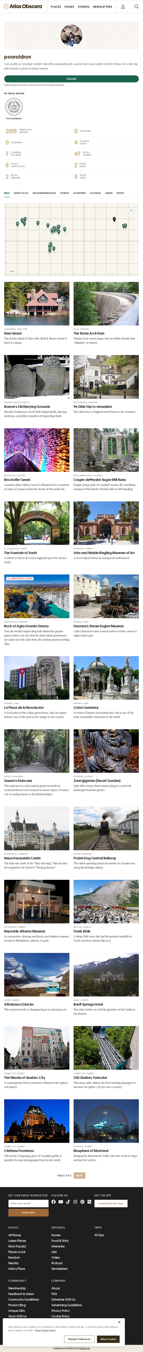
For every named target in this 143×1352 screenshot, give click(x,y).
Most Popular (17, 1246)
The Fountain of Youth (20, 553)
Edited (120, 193)
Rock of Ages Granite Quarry (26, 626)
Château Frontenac (19, 1151)
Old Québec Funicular (90, 1078)
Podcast (57, 1263)
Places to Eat (17, 1252)
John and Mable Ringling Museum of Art (104, 553)
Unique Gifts (16, 1310)
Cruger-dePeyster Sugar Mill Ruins (100, 480)
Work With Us (17, 1316)
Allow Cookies (108, 1339)
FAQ (54, 1294)
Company (58, 1280)
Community (17, 1280)
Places (13, 1227)
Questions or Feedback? (71, 1348)
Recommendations (44, 193)
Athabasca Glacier (19, 1004)
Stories (64, 193)
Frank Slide (82, 931)
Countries (79, 193)
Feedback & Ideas (21, 1294)
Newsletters (59, 1268)
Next (79, 1175)
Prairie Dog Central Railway (95, 858)
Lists (54, 1252)
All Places (14, 1235)
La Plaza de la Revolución (24, 707)
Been (7, 193)
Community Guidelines (23, 1299)
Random (14, 1257)
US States (95, 193)
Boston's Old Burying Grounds (27, 407)
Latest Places (17, 1240)
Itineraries (58, 1246)
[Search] (136, 6)
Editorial (58, 1227)
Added (109, 193)
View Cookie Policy (45, 1330)
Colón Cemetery (86, 707)
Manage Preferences (79, 1339)
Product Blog (17, 1305)
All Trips (99, 1235)
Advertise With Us (63, 1299)
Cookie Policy (60, 1316)
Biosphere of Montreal (91, 1151)
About (55, 1288)
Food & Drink (60, 1240)
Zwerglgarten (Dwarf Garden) (97, 781)
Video (55, 1257)
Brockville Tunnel (17, 480)
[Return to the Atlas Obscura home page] (23, 6)
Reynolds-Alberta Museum (24, 931)
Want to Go (21, 193)
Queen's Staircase (18, 781)
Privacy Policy (60, 1310)
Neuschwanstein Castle (22, 858)
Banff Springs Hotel (88, 1004)
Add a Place (16, 1268)
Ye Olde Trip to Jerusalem (93, 407)
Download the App (111, 1203)
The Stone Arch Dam (89, 333)
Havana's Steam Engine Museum (99, 626)
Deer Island (13, 333)
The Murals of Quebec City (24, 1078)
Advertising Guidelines (66, 1305)
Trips (98, 1227)
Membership (17, 1288)
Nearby (13, 1263)
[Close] (119, 1322)
